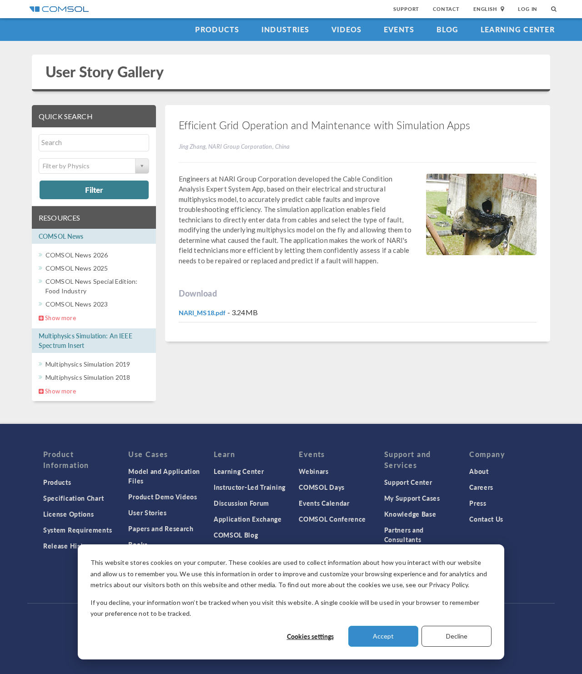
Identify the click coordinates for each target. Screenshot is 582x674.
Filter (94, 189)
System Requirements (77, 529)
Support (406, 8)
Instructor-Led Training (250, 487)
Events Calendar (324, 503)
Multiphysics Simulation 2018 (87, 377)
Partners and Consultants (404, 534)
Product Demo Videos (162, 496)
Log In (527, 8)
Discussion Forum (241, 503)
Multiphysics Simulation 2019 (87, 364)
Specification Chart (73, 498)
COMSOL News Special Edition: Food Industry (91, 286)
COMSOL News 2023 (76, 304)
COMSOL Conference (332, 518)
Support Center (408, 482)
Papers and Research (160, 528)
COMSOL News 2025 (76, 268)
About (479, 471)
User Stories (147, 512)
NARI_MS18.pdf (202, 313)
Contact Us (486, 518)
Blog (447, 29)
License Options (68, 513)
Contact (446, 8)
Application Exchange (248, 518)
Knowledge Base (410, 513)
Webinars (314, 471)
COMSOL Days (322, 487)
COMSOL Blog (236, 534)
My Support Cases (412, 498)
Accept (383, 636)
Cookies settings (310, 636)
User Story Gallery (104, 72)
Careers (481, 487)
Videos (346, 29)
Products (217, 29)
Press (478, 503)
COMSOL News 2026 (76, 255)
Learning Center (518, 29)
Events (399, 29)
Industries (285, 29)
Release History (68, 545)
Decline (456, 636)
